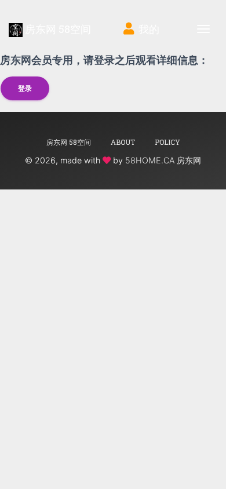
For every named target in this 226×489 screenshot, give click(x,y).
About (123, 142)
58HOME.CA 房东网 (163, 160)
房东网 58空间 (57, 29)
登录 (25, 88)
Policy (167, 142)
